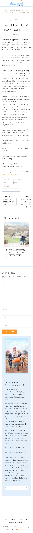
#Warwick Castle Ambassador (11, 190)
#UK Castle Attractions (20, 182)
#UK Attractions (7, 182)
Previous (6, 242)
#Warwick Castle (8, 186)
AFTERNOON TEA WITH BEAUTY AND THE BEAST (8, 200)
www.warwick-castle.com (10, 174)
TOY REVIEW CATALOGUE (16, 522)
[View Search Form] (3, 3)
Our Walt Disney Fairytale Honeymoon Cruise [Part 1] (24, 202)
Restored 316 (21, 529)
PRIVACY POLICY (23, 519)
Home (6, 519)
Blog (13, 519)
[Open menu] (29, 3)
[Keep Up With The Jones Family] (16, 3)
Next (27, 242)
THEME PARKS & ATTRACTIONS (16, 16)
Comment (6, 283)
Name (5, 309)
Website (5, 325)
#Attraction (6, 179)
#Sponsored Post (17, 179)
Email (5, 317)
